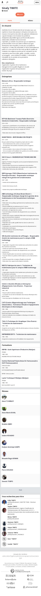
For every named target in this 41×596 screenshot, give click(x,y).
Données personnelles (9, 565)
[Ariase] (10, 587)
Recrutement (28, 563)
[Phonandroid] (30, 587)
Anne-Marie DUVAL (9, 413)
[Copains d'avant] (10, 583)
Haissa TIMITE (12, 527)
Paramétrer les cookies (22, 565)
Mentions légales (33, 565)
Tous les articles (10, 566)
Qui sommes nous (9, 563)
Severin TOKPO (7, 481)
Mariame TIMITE (13, 522)
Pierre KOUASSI (7, 470)
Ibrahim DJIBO (7, 424)
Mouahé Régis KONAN (10, 458)
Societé (34, 563)
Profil (10, 20)
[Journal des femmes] (10, 576)
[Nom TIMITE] (4, 539)
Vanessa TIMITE (13, 533)
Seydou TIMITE (12, 506)
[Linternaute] (10, 579)
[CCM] (30, 576)
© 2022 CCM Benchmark (29, 566)
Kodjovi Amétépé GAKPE (11, 447)
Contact (17, 563)
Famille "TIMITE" (13, 544)
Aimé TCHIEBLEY (8, 401)
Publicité (22, 563)
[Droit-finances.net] (30, 579)
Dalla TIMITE (12, 500)
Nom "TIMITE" (12, 539)
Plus (20, 490)
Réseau (30, 20)
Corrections (18, 566)
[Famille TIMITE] (4, 544)
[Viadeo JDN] (30, 583)
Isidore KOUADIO (8, 435)
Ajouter (21, 14)
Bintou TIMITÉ (12, 517)
